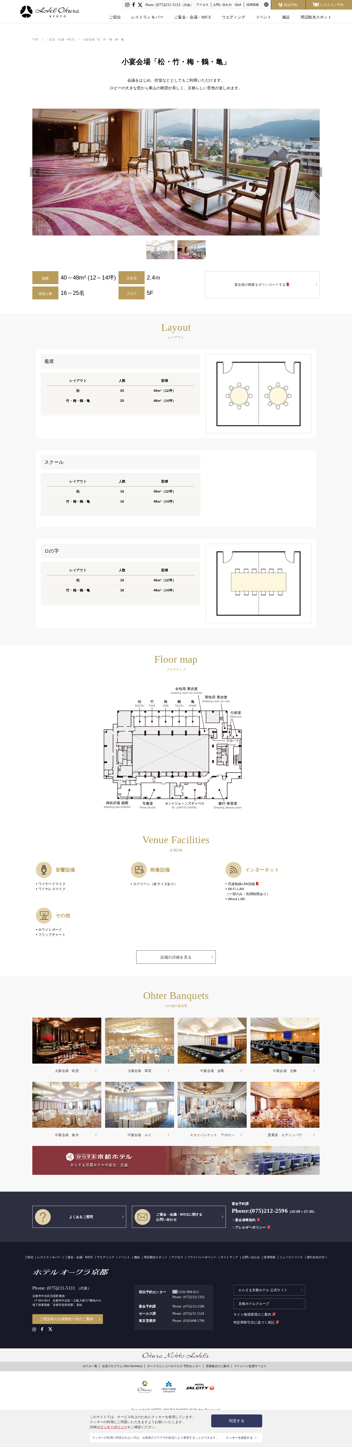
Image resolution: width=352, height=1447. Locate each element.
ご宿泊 (115, 17)
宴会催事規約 (245, 1220)
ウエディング (233, 17)
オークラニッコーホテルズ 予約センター (174, 1366)
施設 (286, 17)
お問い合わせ (222, 4)
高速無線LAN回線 (242, 884)
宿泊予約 (290, 5)
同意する (236, 1421)
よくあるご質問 (81, 1217)
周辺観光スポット (316, 17)
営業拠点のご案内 (217, 1366)
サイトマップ (229, 1257)
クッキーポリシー (113, 1427)
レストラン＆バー (49, 1257)
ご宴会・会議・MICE (192, 17)
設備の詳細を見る (176, 957)
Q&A (238, 4)
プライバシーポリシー (202, 1257)
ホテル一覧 (90, 1366)
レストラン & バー (147, 17)
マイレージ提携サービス (250, 1366)
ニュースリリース (291, 1257)
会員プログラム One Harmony (122, 1366)
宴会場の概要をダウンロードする (260, 284)
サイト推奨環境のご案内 (252, 1314)
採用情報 (252, 4)
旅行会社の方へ (317, 1257)
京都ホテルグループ (253, 1304)
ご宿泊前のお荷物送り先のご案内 (66, 1319)
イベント (264, 17)
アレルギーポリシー (250, 1227)
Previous (35, 172)
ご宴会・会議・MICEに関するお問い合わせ (179, 1216)
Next (317, 172)
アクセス (202, 4)
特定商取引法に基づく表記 (254, 1322)
